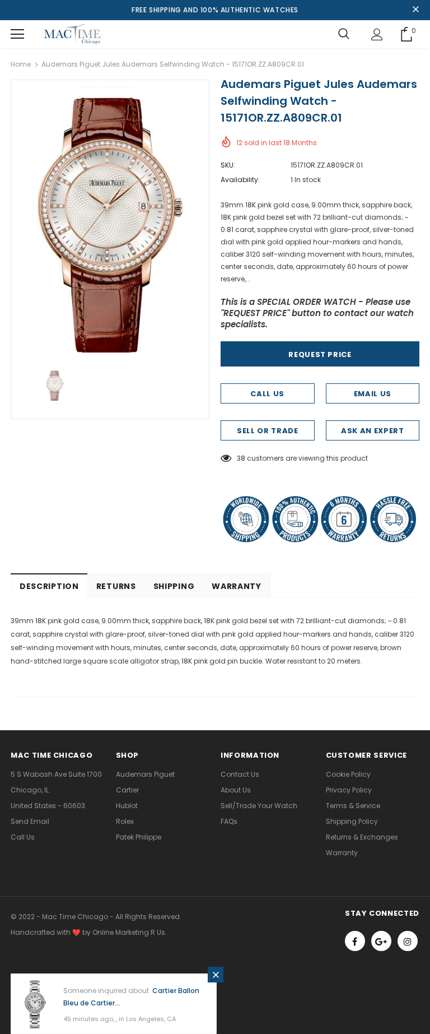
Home (21, 64)
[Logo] (72, 34)
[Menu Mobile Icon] (17, 34)
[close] (415, 10)
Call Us (267, 393)
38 (241, 458)
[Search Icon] (343, 34)
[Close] (215, 974)
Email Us (372, 393)
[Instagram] (408, 941)
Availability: (240, 179)
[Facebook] (355, 941)
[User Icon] (377, 34)
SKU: (228, 165)
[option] (110, 219)
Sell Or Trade (267, 430)
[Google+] (381, 941)
